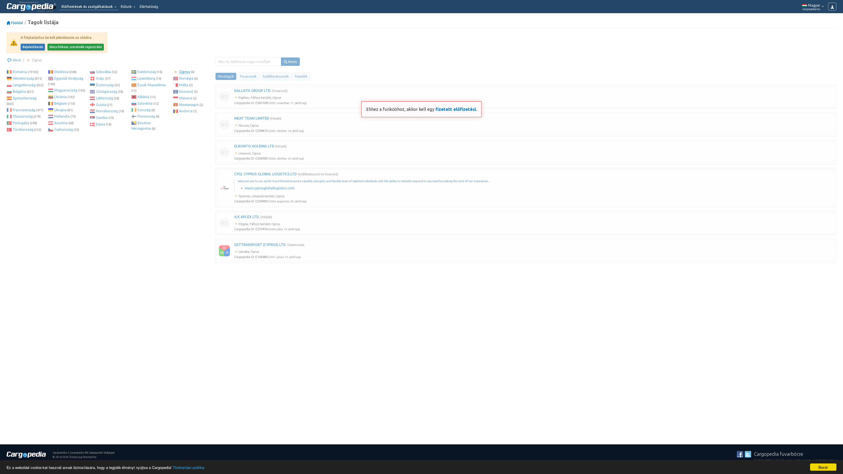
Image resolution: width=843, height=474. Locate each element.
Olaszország (23, 116)
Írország (144, 110)
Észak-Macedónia (151, 85)
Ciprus (184, 72)
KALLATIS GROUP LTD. (252, 91)
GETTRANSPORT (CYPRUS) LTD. (260, 245)
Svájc (100, 78)
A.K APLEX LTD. (247, 217)
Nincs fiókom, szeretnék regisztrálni (75, 47)
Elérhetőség (149, 7)
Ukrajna (60, 110)
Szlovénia (145, 103)
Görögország (106, 91)
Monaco (185, 98)
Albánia (143, 97)
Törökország (23, 129)
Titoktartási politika (188, 467)
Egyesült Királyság (68, 78)
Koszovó (186, 91)
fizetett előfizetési (456, 109)
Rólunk (127, 7)
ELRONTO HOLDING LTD (254, 146)
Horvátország (107, 111)
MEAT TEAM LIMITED (251, 118)
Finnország (146, 116)
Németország (23, 78)
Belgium (60, 103)
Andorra (186, 111)
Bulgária (19, 91)
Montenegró (189, 105)
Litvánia (60, 97)
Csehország (63, 129)
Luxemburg (146, 78)
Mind (16, 60)
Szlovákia (103, 72)
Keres (292, 62)
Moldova (61, 72)
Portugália (21, 123)
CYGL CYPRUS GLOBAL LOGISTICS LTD (265, 174)
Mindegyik (226, 76)
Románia (20, 72)
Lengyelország (24, 85)
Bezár (823, 467)
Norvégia (186, 78)
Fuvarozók (248, 76)
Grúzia (101, 105)
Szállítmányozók (276, 76)
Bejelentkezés (33, 47)
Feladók (301, 76)
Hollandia (62, 116)
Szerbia (102, 118)
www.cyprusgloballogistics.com (270, 188)
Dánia (100, 124)
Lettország (104, 98)
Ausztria (61, 123)
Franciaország (24, 110)
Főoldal (16, 23)
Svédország (146, 72)
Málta (183, 85)
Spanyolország (24, 98)
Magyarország (65, 90)
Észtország (105, 85)
